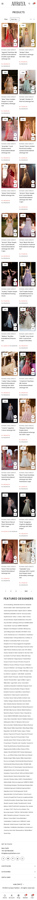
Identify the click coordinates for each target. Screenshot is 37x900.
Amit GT (19, 614)
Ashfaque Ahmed (18, 623)
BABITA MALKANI (23, 626)
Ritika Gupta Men (26, 758)
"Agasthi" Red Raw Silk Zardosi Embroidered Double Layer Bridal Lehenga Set (9, 55)
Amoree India (26, 614)
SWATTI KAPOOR (14, 806)
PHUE (14, 740)
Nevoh (20, 719)
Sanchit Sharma (28, 767)
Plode (29, 740)
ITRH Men (26, 671)
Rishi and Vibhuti (27, 755)
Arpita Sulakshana (19, 620)
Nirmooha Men (8, 725)
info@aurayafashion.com (10, 853)
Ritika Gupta (16, 758)
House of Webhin (9, 668)
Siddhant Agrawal (10, 788)
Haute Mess (27, 659)
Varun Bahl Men (21, 818)
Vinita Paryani (14, 824)
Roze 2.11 (11, 767)
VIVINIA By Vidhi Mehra (18, 827)
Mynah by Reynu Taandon (12, 713)
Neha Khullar (23, 716)
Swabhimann (23, 803)
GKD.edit (24, 656)
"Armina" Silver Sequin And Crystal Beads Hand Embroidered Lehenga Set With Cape (26, 197)
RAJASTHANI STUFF (14, 752)
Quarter (23, 743)
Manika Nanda (12, 704)
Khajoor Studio (25, 689)
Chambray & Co (13, 635)
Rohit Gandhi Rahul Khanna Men (14, 764)
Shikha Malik (8, 782)
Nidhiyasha (7, 722)
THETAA (17, 812)
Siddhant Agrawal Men (23, 788)
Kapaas (26, 686)
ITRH (21, 671)
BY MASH (24, 632)
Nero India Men (12, 719)
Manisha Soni (21, 704)
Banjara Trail (8, 629)
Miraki (19, 710)
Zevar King (7, 833)
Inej (24, 668)
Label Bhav (18, 692)
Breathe (18, 632)
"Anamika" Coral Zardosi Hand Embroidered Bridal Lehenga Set (8, 149)
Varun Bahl (12, 818)
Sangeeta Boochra (10, 770)
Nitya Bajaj (26, 728)
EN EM (12, 647)
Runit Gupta (18, 767)
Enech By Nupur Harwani (21, 647)
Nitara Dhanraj (28, 725)
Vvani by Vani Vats (9, 830)
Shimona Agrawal (17, 782)
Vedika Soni (16, 821)
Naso (22, 713)
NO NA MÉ (14, 731)
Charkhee (29, 635)
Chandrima (22, 635)
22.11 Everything (8, 605)
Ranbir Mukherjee (26, 752)
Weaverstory (20, 830)
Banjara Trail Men (17, 629)
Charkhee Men (8, 638)
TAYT (11, 809)
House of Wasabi (25, 665)
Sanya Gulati (20, 770)
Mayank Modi (8, 707)
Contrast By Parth (15, 641)
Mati (27, 704)
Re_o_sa (7, 755)
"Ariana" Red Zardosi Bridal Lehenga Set (8, 194)
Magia (11, 701)
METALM (6, 710)
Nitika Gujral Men (17, 728)
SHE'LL (21, 779)
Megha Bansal (17, 707)
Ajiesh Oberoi (22, 611)
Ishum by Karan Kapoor (11, 671)
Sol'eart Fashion (18, 794)
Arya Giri (28, 620)
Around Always (8, 620)
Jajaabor (14, 674)
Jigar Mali (14, 683)
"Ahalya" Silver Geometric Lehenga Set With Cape (26, 54)
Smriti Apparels (18, 791)
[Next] (31, 591)
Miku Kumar (13, 710)
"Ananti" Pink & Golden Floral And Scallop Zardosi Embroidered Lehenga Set (27, 149)
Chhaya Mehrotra (19, 638)
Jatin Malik (21, 674)
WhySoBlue (28, 830)
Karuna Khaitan (15, 689)
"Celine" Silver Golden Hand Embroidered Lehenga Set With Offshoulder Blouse (8, 384)
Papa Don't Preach (15, 734)
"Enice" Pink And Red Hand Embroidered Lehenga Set (8, 571)
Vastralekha (8, 821)
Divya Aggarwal (19, 644)
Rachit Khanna (12, 746)
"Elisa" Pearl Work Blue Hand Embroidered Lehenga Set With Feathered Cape (26, 478)
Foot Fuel (13, 656)
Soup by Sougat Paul (10, 797)
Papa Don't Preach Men (18, 737)
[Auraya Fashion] (18, 3)
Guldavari (10, 659)
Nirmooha (25, 722)
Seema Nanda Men (20, 776)
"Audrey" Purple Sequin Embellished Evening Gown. (9, 294)
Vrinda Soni (28, 827)
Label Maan (26, 692)
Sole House (27, 794)
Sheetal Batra (27, 779)
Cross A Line (25, 641)
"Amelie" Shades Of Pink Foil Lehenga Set (26, 100)
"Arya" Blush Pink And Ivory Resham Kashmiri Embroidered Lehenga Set (27, 245)
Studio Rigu (19, 800)
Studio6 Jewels (8, 803)
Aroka (29, 617)
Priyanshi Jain (16, 743)
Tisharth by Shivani (13, 815)
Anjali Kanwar (8, 617)
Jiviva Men (25, 683)
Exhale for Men (13, 653)
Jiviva (19, 683)
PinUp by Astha (21, 740)
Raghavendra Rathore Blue (12, 749)
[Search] (29, 4)
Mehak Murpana (27, 707)
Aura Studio (8, 626)
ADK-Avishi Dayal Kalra (20, 608)
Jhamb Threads (13, 677)
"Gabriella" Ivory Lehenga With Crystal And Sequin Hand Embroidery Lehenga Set (26, 573)
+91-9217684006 (7, 851)
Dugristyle (27, 644)
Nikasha (19, 722)
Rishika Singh (8, 758)
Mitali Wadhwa (26, 710)
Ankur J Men (22, 617)
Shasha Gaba (14, 779)
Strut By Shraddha (10, 800)
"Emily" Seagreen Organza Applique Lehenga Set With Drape (25, 525)
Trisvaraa (22, 815)
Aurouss (15, 626)
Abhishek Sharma (19, 605)
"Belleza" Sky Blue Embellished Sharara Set (8, 338)
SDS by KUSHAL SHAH (26, 773)
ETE (26, 650)
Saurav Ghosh (15, 773)
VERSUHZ (23, 821)
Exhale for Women (24, 653)
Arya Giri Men (8, 623)
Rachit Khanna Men (24, 746)
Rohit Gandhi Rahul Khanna (24, 761)
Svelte (16, 803)
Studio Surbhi (28, 800)
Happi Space (18, 659)
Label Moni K (8, 695)
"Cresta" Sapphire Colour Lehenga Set (8, 429)
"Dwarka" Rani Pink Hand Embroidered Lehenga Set (8, 477)
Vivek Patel (22, 824)
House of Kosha (19, 662)
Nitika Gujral (7, 728)
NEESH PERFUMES (13, 716)
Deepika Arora (8, 644)
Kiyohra (12, 692)
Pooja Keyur (7, 743)
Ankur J (15, 617)
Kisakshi (6, 692)
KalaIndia (20, 686)
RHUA (12, 755)
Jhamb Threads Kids (25, 677)
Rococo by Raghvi (9, 761)
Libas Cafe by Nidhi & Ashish (18, 698)
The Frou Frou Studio (20, 809)
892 (26, 591)
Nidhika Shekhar (28, 719)
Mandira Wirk (18, 701)
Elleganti (6, 647)
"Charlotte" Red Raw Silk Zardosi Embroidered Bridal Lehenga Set (26, 384)
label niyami (16, 695)
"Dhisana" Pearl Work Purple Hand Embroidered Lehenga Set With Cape (27, 431)
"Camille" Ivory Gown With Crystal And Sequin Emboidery (26, 338)
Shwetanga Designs (10, 785)
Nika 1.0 (13, 722)
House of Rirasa (15, 665)
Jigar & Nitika (21, 680)
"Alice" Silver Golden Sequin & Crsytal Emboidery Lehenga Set (8, 102)
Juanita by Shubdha (10, 686)
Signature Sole (8, 791)
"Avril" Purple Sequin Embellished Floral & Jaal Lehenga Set (26, 294)
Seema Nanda (8, 776)
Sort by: (14, 19)
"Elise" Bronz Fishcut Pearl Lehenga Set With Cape (8, 524)
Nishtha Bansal (18, 725)
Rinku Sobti (18, 755)
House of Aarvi (8, 662)
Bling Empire (11, 632)
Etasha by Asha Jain (18, 650)
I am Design (19, 668)
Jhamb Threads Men (10, 680)
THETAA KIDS (24, 812)
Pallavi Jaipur (21, 731)
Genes (19, 656)
